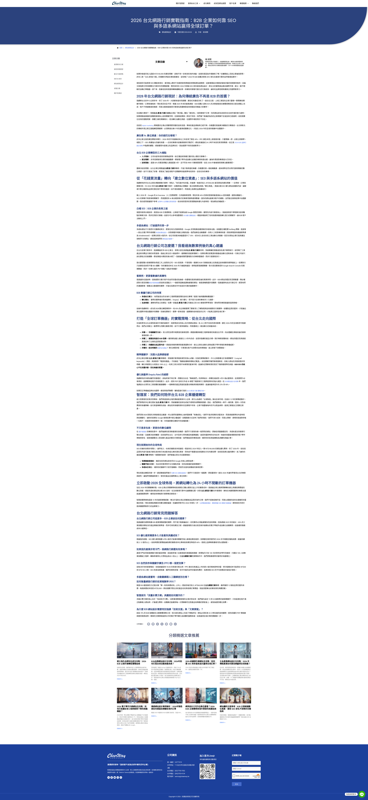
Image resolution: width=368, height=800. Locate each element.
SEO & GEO (118, 79)
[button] (199, 3)
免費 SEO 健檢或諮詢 (178, 473)
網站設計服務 (167, 239)
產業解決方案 (118, 64)
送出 (236, 784)
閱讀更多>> (120, 679)
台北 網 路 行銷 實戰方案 (195, 391)
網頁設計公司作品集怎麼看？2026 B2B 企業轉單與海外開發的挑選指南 (200, 707)
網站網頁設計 (166, 32)
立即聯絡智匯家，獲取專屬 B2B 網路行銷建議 (215, 503)
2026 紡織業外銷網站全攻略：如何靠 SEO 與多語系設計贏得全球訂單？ (201, 662)
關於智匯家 (118, 93)
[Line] (362, 794)
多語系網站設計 (161, 232)
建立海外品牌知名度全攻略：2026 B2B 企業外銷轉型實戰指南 (131, 662)
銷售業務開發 (118, 69)
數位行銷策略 (118, 74)
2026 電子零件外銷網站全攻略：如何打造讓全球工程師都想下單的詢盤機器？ (132, 708)
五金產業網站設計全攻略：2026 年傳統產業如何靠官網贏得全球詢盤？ (235, 662)
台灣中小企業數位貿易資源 (167, 201)
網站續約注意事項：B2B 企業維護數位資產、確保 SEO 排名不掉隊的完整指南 (235, 708)
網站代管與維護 (154, 283)
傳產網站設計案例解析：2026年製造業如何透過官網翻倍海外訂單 (166, 707)
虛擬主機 (117, 88)
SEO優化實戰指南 (190, 215)
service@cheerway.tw (182, 776)
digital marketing (148, 125)
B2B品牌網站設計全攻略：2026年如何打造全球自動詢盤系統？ (166, 662)
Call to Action (162, 348)
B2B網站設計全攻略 (231, 381)
